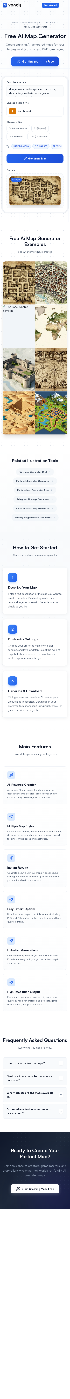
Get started (50, 5)
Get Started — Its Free (38, 61)
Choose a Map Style (18, 102)
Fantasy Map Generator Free (33, 490)
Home (15, 22)
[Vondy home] (12, 5)
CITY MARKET (41, 146)
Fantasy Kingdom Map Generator (33, 517)
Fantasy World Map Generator (33, 508)
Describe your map (17, 82)
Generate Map (37, 158)
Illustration (49, 22)
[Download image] (56, 181)
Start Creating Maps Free (38, 1188)
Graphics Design (31, 22)
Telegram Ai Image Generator (33, 499)
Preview (11, 169)
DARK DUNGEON (21, 146)
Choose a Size (14, 122)
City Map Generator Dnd (33, 471)
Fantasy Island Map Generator (33, 481)
